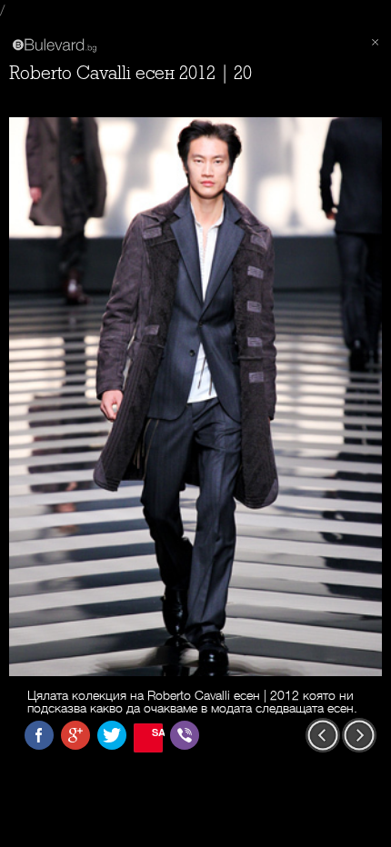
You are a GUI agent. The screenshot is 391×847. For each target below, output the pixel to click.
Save (157, 732)
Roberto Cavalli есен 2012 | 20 (130, 73)
